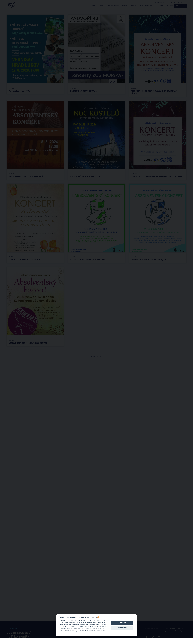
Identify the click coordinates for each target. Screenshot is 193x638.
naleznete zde (69, 633)
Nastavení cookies (122, 627)
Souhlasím (122, 622)
